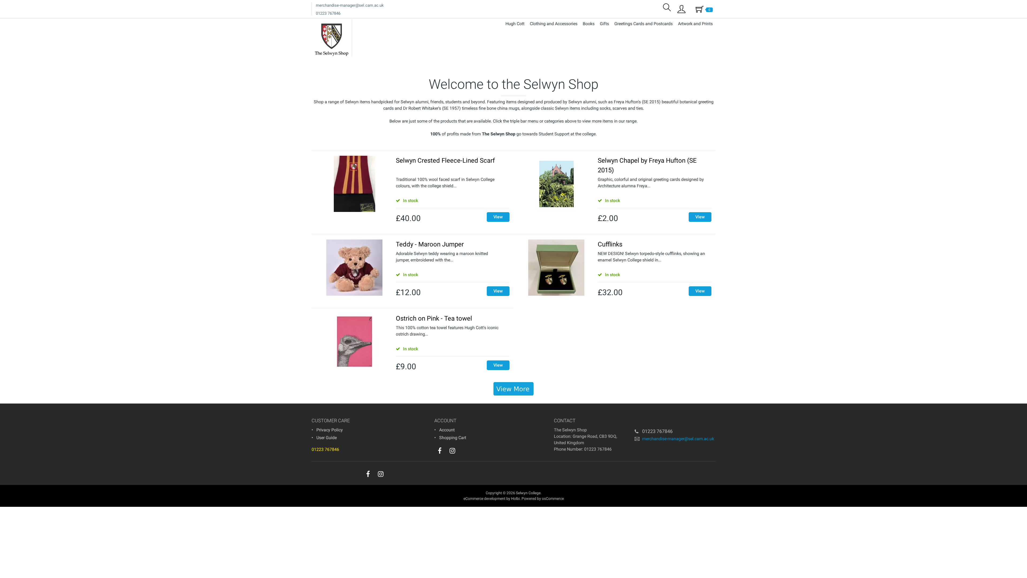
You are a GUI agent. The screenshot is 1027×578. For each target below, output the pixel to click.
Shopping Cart (452, 437)
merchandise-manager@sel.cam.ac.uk (350, 5)
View (498, 216)
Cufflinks (610, 244)
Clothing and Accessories (553, 23)
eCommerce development (484, 498)
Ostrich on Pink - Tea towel (434, 318)
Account (447, 429)
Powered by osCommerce (543, 498)
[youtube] (463, 452)
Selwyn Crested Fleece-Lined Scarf (445, 160)
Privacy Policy (329, 429)
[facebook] (440, 450)
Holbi (515, 498)
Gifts (604, 23)
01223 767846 (328, 13)
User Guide (326, 437)
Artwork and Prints (695, 23)
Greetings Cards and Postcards (643, 23)
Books (589, 23)
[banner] (513, 389)
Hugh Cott (514, 23)
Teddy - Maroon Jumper (430, 244)
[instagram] (452, 450)
